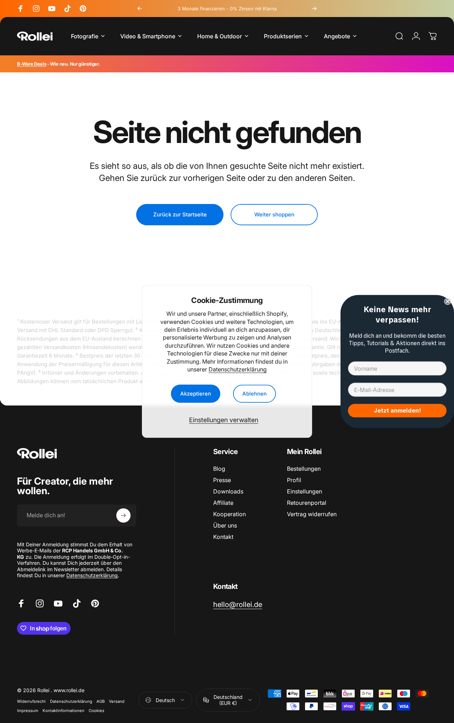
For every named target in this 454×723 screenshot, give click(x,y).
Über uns (225, 525)
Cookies (96, 710)
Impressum (27, 710)
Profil (294, 480)
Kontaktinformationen (63, 710)
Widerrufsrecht (31, 701)
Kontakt (223, 536)
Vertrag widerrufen (312, 514)
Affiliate (223, 502)
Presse (222, 480)
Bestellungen (304, 468)
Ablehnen (254, 394)
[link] (237, 604)
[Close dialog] (447, 301)
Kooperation (229, 514)
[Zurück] (140, 8)
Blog (219, 468)
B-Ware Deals (31, 64)
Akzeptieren (195, 394)
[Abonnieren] (123, 515)
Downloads (228, 491)
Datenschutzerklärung (238, 369)
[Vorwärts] (314, 8)
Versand (116, 701)
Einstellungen (304, 491)
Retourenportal (306, 502)
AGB (100, 701)
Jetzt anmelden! (397, 410)
